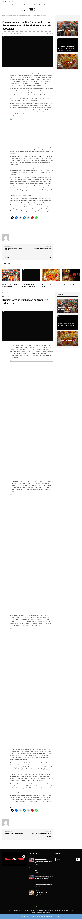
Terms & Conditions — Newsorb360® (38, 4)
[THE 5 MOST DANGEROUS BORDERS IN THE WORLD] (67, 45)
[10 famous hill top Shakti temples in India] (67, 61)
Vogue (40, 81)
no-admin (60, 34)
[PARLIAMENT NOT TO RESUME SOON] (31, 869)
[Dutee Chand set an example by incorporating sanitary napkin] (31, 892)
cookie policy (49, 916)
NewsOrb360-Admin (62, 50)
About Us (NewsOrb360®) (8, 1)
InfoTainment (25, 282)
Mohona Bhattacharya (7, 33)
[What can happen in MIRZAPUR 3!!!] (71, 275)
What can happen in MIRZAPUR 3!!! (70, 284)
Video (36, 875)
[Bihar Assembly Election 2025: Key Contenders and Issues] (67, 28)
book (41, 156)
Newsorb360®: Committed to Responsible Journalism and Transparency (16, 4)
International (39, 882)
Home (20, 1)
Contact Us (16, 1)
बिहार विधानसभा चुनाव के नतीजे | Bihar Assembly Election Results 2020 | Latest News (43, 861)
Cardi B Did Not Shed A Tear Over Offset (42, 248)
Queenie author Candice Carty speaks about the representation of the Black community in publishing (41, 835)
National (4, 282)
